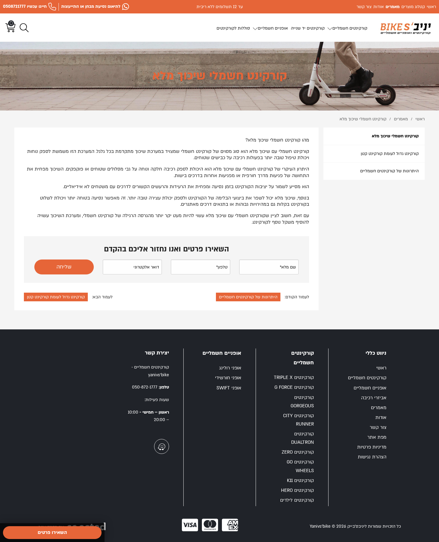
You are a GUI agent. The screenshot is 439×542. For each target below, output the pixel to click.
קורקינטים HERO (297, 490)
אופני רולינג (230, 368)
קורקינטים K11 (300, 480)
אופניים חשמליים (370, 388)
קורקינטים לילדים (297, 500)
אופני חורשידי (228, 378)
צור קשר (378, 427)
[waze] (161, 446)
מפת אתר (376, 437)
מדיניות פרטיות (371, 447)
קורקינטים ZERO (298, 452)
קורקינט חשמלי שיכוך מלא (395, 136)
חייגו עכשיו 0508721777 (25, 6)
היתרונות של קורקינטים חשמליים (389, 171)
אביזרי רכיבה (373, 398)
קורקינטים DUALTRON (302, 438)
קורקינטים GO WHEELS (300, 466)
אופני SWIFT (229, 388)
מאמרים (378, 408)
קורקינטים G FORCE (294, 387)
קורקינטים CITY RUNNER (298, 420)
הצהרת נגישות (372, 457)
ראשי (381, 368)
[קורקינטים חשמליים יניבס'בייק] (405, 28)
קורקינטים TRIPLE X (294, 377)
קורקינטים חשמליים (367, 378)
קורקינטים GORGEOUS (302, 401)
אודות (380, 417)
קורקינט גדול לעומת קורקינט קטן (390, 153)
